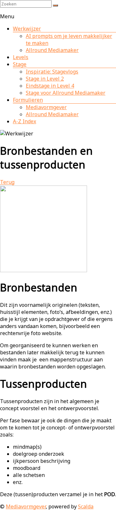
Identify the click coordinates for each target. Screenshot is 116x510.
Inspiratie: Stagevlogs (52, 71)
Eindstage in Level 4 (50, 85)
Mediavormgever (46, 107)
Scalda (85, 506)
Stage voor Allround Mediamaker (65, 92)
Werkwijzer (27, 28)
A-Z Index (24, 121)
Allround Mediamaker (52, 50)
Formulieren (28, 99)
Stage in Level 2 (45, 78)
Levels (20, 57)
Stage (19, 64)
